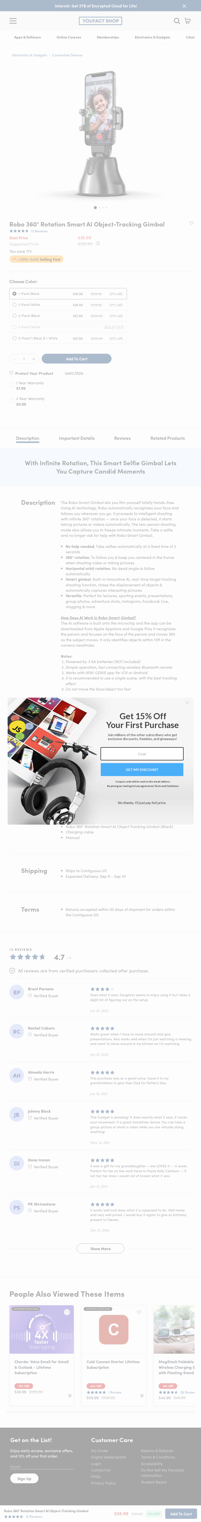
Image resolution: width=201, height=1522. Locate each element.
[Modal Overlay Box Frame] (100, 761)
